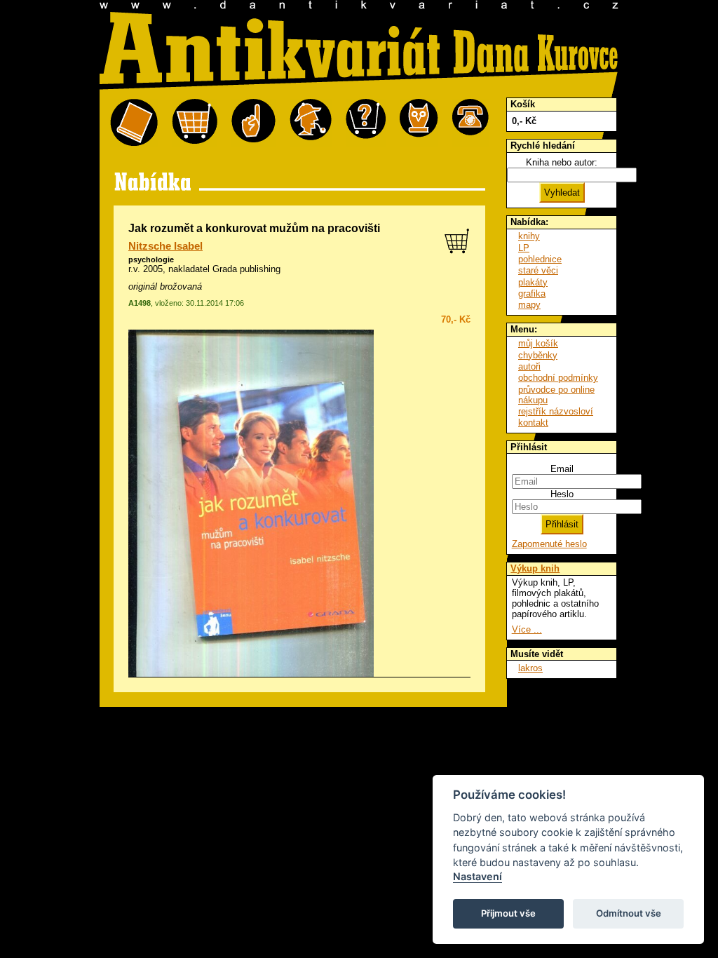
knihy (529, 236)
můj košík (538, 343)
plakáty (533, 282)
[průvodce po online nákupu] (366, 123)
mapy (529, 304)
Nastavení (477, 876)
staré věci (538, 270)
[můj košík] (194, 123)
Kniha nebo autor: (561, 162)
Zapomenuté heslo (549, 544)
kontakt (533, 422)
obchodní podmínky (558, 377)
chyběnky (537, 355)
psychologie (151, 259)
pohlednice (540, 259)
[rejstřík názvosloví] (419, 123)
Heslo (562, 494)
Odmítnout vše (628, 913)
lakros (530, 668)
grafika (532, 293)
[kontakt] (470, 123)
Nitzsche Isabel (165, 246)
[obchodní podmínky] (253, 123)
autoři (529, 366)
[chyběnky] (311, 123)
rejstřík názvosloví (555, 411)
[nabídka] (134, 123)
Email (562, 469)
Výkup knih (535, 568)
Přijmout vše (508, 913)
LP (523, 248)
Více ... (527, 629)
